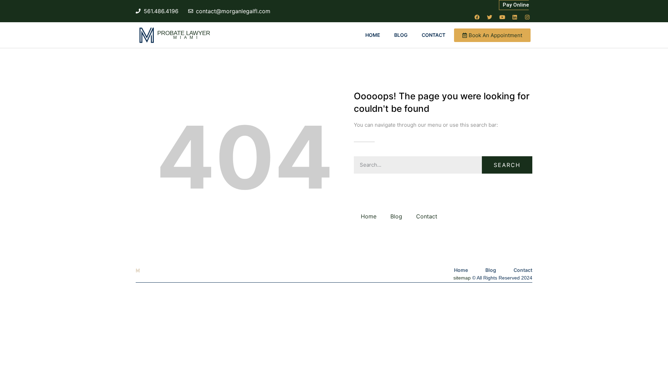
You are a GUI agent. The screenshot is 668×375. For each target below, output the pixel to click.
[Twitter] (489, 17)
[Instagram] (527, 17)
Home (372, 35)
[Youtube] (502, 17)
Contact (433, 35)
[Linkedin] (514, 17)
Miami (186, 37)
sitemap (462, 278)
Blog (401, 35)
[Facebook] (477, 17)
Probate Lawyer (183, 33)
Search (507, 164)
